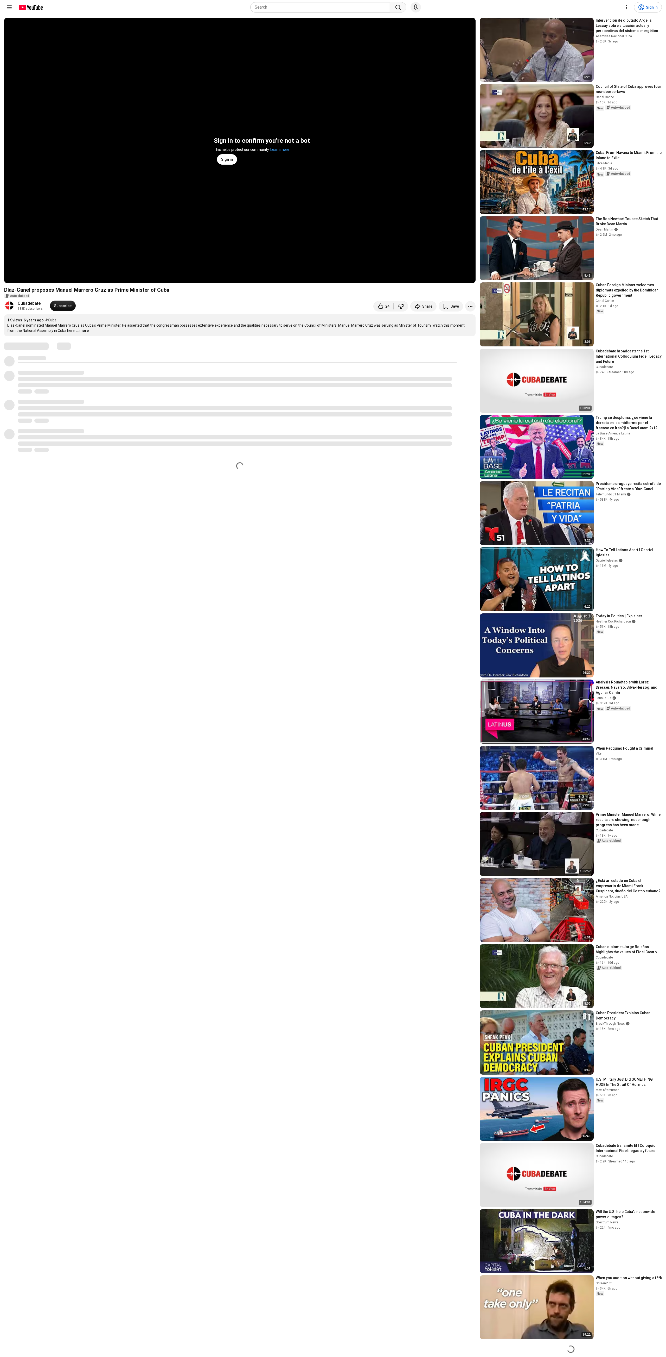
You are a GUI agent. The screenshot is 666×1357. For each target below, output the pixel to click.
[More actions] (470, 306)
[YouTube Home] (31, 7)
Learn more (279, 149)
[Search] (398, 7)
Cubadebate (29, 303)
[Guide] (9, 7)
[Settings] (627, 7)
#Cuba (50, 320)
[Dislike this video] (401, 306)
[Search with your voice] (416, 7)
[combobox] (322, 7)
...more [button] (82, 330)
